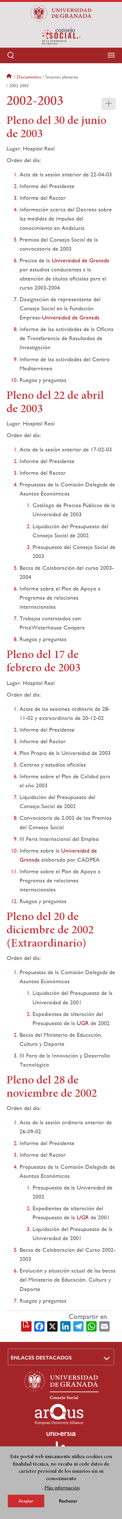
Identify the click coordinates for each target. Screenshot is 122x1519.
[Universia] (61, 1434)
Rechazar (68, 1501)
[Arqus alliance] (59, 1414)
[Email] (104, 1326)
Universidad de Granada (80, 260)
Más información (62, 1488)
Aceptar (26, 1500)
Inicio (10, 77)
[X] (52, 1326)
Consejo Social (64, 1397)
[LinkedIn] (65, 1326)
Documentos (29, 76)
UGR (83, 1023)
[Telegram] (78, 1326)
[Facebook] (39, 1326)
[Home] (61, 36)
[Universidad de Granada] (61, 13)
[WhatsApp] (91, 1326)
